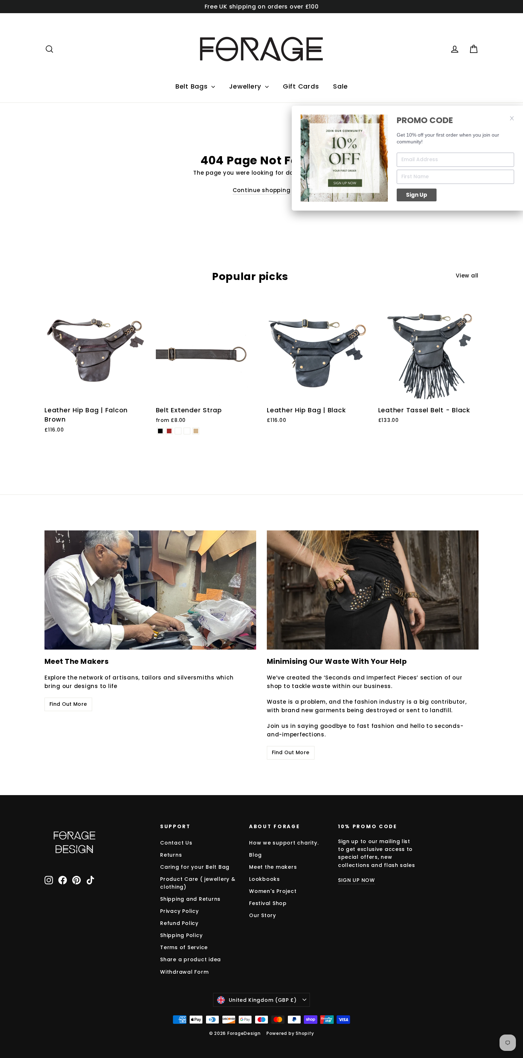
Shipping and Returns (190, 899)
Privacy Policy (179, 911)
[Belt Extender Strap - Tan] (196, 431)
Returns (171, 854)
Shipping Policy (181, 935)
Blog (255, 854)
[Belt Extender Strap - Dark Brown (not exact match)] (187, 431)
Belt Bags (192, 86)
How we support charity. (283, 842)
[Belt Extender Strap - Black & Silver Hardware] (178, 431)
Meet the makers (273, 867)
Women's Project (272, 891)
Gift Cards (301, 86)
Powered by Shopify (290, 1033)
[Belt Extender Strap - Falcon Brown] (169, 431)
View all (467, 275)
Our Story (262, 915)
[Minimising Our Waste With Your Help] (373, 590)
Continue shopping (262, 190)
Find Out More (68, 704)
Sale (340, 86)
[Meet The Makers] (150, 590)
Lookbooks (264, 879)
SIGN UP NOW (356, 880)
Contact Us (176, 842)
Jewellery (246, 86)
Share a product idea (190, 959)
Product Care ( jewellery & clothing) (198, 883)
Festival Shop (268, 903)
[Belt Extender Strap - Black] (160, 431)
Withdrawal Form (184, 971)
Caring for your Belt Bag (194, 867)
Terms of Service (184, 947)
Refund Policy (179, 923)
